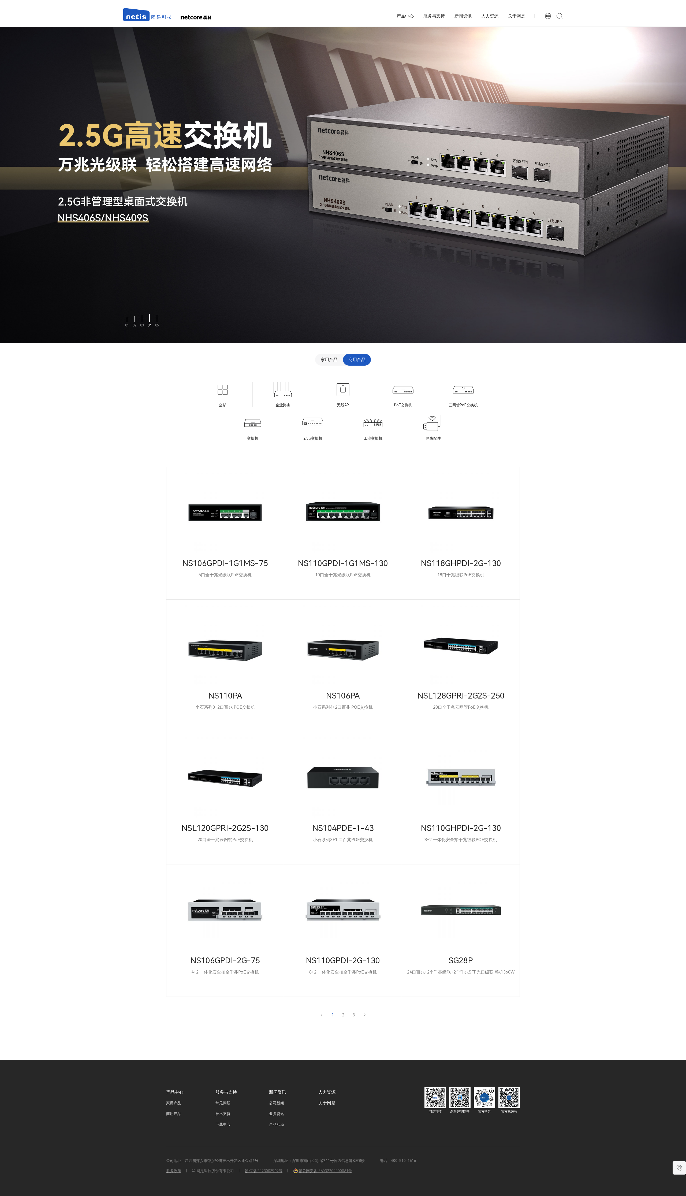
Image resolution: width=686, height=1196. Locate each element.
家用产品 (329, 359)
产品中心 (174, 1092)
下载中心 (222, 1124)
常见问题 (222, 1103)
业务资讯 (276, 1114)
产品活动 (276, 1124)
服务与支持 (434, 15)
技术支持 (222, 1114)
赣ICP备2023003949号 (263, 1171)
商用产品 (357, 359)
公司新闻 (276, 1103)
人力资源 (489, 15)
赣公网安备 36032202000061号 (325, 1171)
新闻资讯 (463, 15)
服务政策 (173, 1171)
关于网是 (516, 15)
